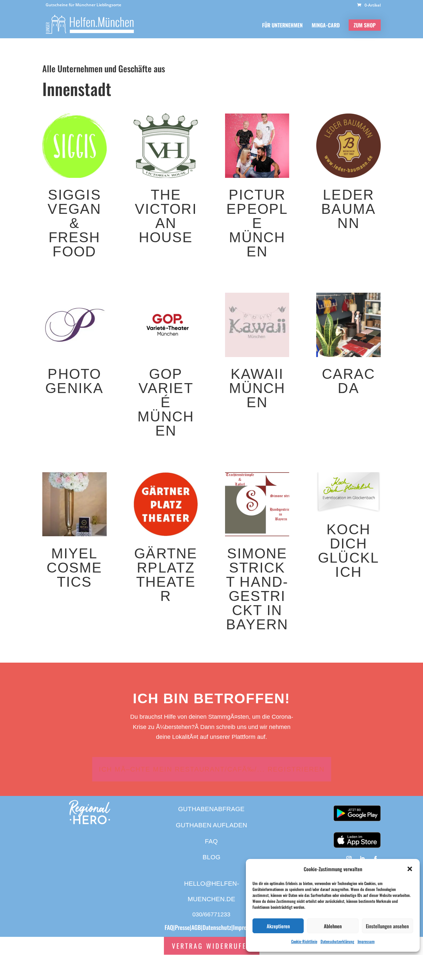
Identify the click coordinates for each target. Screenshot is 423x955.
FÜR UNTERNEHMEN (282, 26)
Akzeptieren (278, 926)
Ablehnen (333, 926)
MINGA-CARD (326, 26)
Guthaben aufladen (211, 825)
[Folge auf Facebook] (375, 858)
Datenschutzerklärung (337, 941)
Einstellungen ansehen (387, 926)
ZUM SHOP (365, 25)
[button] (409, 869)
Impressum (366, 941)
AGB (196, 927)
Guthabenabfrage (211, 809)
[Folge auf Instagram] (349, 858)
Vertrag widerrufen (211, 946)
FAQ (211, 841)
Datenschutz (217, 927)
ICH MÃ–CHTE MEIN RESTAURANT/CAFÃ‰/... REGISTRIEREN (212, 769)
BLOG (211, 857)
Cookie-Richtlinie (304, 941)
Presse (182, 927)
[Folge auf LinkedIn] (362, 858)
